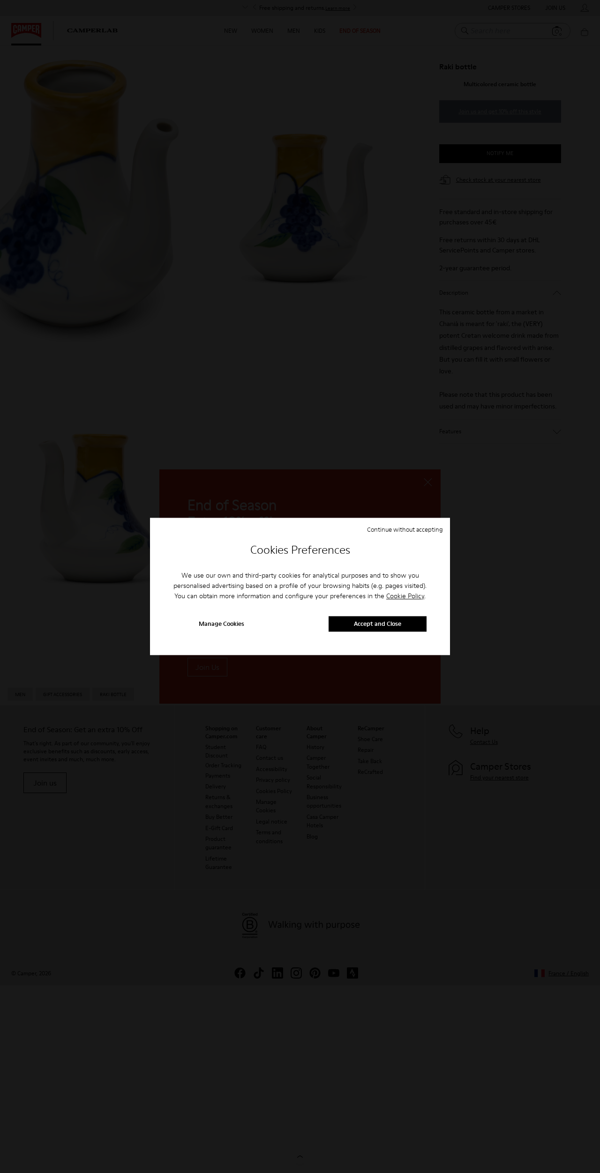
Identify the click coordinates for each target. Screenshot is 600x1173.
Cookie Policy (405, 596)
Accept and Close (377, 624)
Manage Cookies (221, 624)
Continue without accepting (405, 529)
